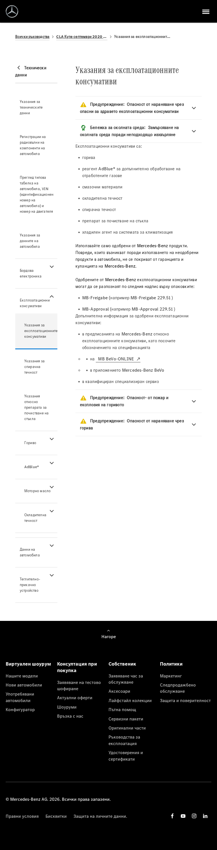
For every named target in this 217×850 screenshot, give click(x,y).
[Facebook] (172, 815)
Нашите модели (22, 676)
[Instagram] (194, 815)
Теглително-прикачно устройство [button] (30, 584)
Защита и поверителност (185, 700)
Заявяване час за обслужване (125, 679)
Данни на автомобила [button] (30, 552)
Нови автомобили (24, 685)
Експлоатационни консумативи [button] (35, 303)
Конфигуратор (20, 709)
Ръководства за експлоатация (124, 740)
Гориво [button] (30, 443)
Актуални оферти (74, 697)
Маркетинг (171, 676)
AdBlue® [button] (31, 467)
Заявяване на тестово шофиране (79, 685)
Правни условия (22, 816)
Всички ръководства (32, 36)
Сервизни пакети (125, 719)
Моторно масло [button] (37, 491)
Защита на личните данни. (100, 816)
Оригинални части (127, 728)
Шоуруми (67, 707)
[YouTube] (183, 815)
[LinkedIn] (205, 815)
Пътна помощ (122, 709)
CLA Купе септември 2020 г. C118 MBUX (81, 36)
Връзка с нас (70, 716)
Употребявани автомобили (20, 697)
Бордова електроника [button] (31, 273)
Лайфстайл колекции (130, 700)
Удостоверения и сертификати (125, 755)
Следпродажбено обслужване (178, 688)
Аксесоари (119, 691)
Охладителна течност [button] (35, 517)
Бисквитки (56, 816)
